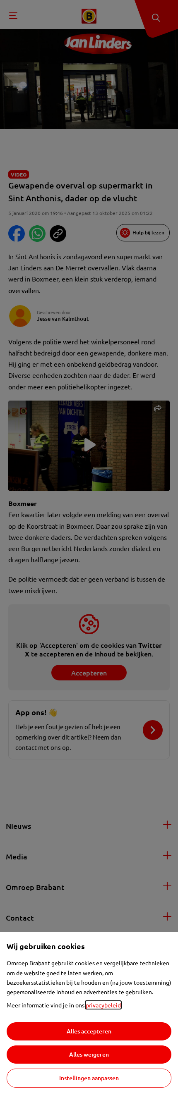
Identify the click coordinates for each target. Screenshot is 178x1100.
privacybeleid (103, 1005)
